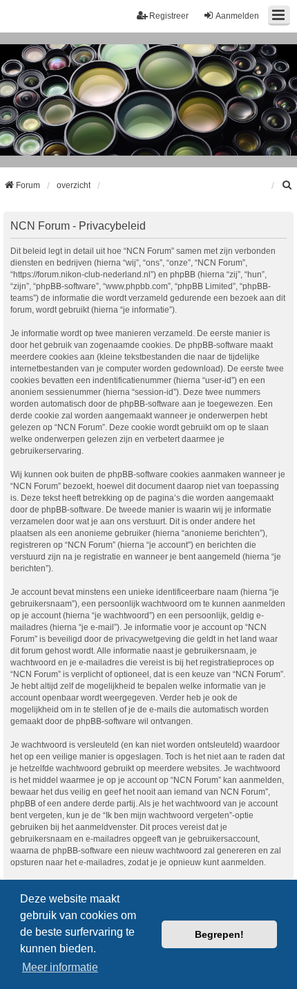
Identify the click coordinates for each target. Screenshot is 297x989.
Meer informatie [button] (60, 967)
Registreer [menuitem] (169, 16)
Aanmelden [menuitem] (237, 16)
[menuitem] (287, 185)
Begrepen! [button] (219, 934)
